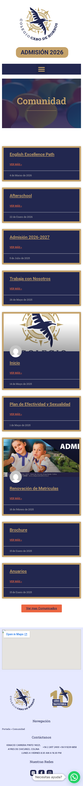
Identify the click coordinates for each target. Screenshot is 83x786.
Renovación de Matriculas (34, 488)
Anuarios (18, 571)
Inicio (15, 363)
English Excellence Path (32, 154)
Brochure (18, 530)
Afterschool (21, 195)
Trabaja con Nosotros (30, 278)
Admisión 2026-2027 (30, 237)
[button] (41, 69)
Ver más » (16, 164)
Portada (6, 728)
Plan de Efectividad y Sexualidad (40, 404)
